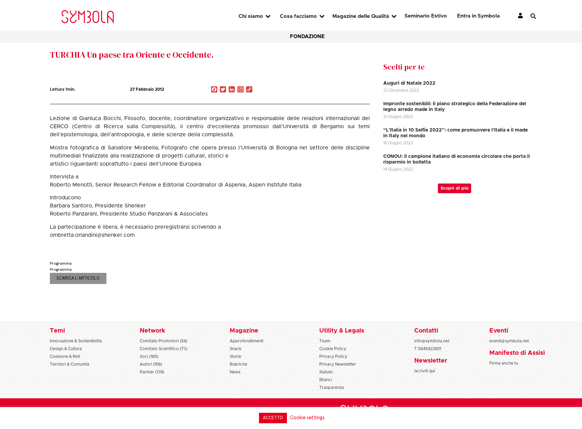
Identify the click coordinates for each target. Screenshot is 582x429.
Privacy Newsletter (337, 364)
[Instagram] (240, 90)
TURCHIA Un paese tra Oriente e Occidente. (132, 54)
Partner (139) (152, 372)
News (235, 372)
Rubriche (238, 364)
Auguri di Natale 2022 (409, 83)
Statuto (326, 372)
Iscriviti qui (424, 371)
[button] (538, 16)
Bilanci (325, 380)
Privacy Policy (333, 356)
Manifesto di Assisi (517, 353)
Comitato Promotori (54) (163, 341)
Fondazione (307, 36)
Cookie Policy (332, 349)
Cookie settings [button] (307, 417)
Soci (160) (149, 356)
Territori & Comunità (69, 364)
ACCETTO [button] (273, 418)
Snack (235, 349)
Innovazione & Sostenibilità (76, 341)
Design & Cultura (66, 349)
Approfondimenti (246, 341)
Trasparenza (331, 387)
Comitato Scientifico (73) (163, 349)
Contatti (426, 331)
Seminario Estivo (426, 16)
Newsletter (430, 361)
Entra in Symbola (478, 16)
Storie (235, 356)
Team (324, 341)
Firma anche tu (503, 363)
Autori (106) (151, 364)
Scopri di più (454, 188)
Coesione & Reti (65, 356)
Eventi (498, 331)
